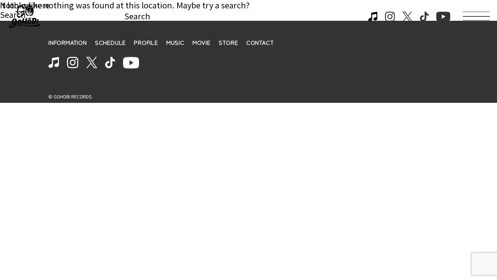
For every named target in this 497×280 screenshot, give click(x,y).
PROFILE (146, 42)
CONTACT (260, 42)
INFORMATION (67, 42)
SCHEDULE (110, 42)
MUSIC (175, 42)
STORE (228, 42)
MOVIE (201, 42)
